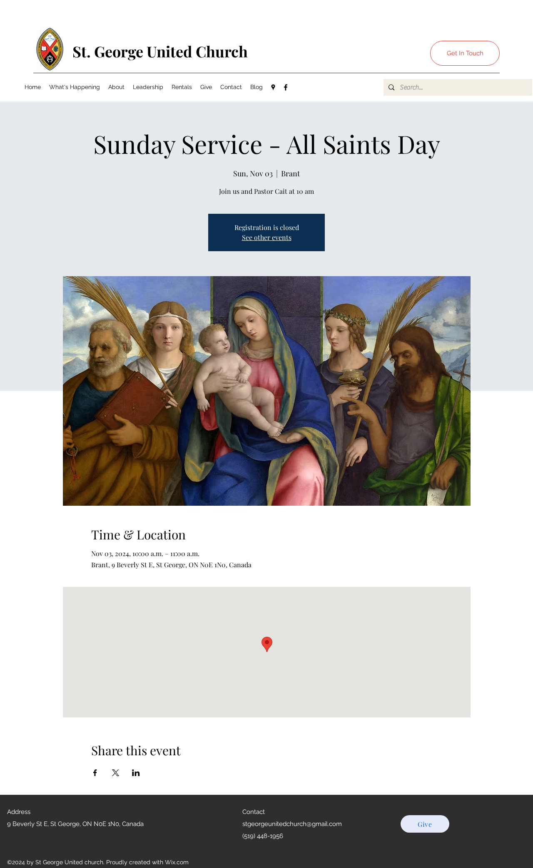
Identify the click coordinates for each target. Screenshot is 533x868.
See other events (266, 237)
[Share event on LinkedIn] (136, 772)
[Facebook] (285, 87)
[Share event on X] (116, 772)
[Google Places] (273, 87)
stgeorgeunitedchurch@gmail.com (292, 824)
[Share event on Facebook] (95, 772)
